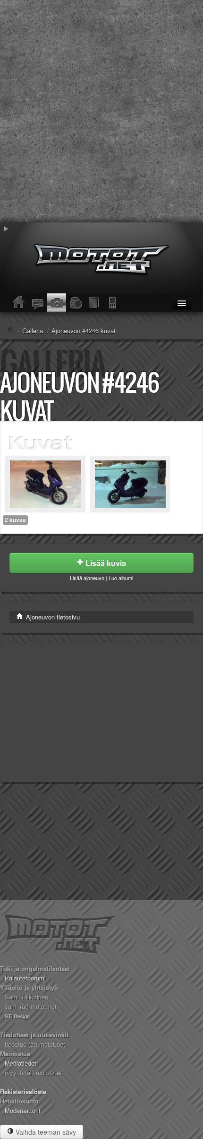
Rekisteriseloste (23, 1091)
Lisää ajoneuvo (87, 578)
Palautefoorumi (25, 977)
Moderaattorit (23, 1110)
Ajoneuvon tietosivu (52, 616)
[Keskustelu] (37, 302)
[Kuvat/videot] (56, 302)
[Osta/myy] (75, 302)
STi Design (17, 1016)
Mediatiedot (20, 1063)
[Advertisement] (101, 111)
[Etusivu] (18, 302)
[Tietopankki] (94, 302)
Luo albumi (121, 578)
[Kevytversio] (113, 302)
